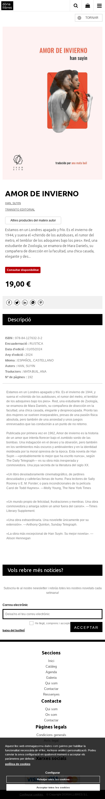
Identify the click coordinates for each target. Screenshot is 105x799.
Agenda (51, 672)
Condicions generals (51, 735)
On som (51, 715)
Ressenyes (51, 694)
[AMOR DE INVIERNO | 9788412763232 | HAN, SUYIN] (52, 103)
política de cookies (17, 764)
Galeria (51, 678)
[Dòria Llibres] (7, 6)
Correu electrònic (15, 605)
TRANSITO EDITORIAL (20, 209)
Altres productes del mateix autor (33, 220)
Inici (51, 661)
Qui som (51, 683)
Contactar (51, 689)
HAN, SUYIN (13, 203)
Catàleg (51, 666)
